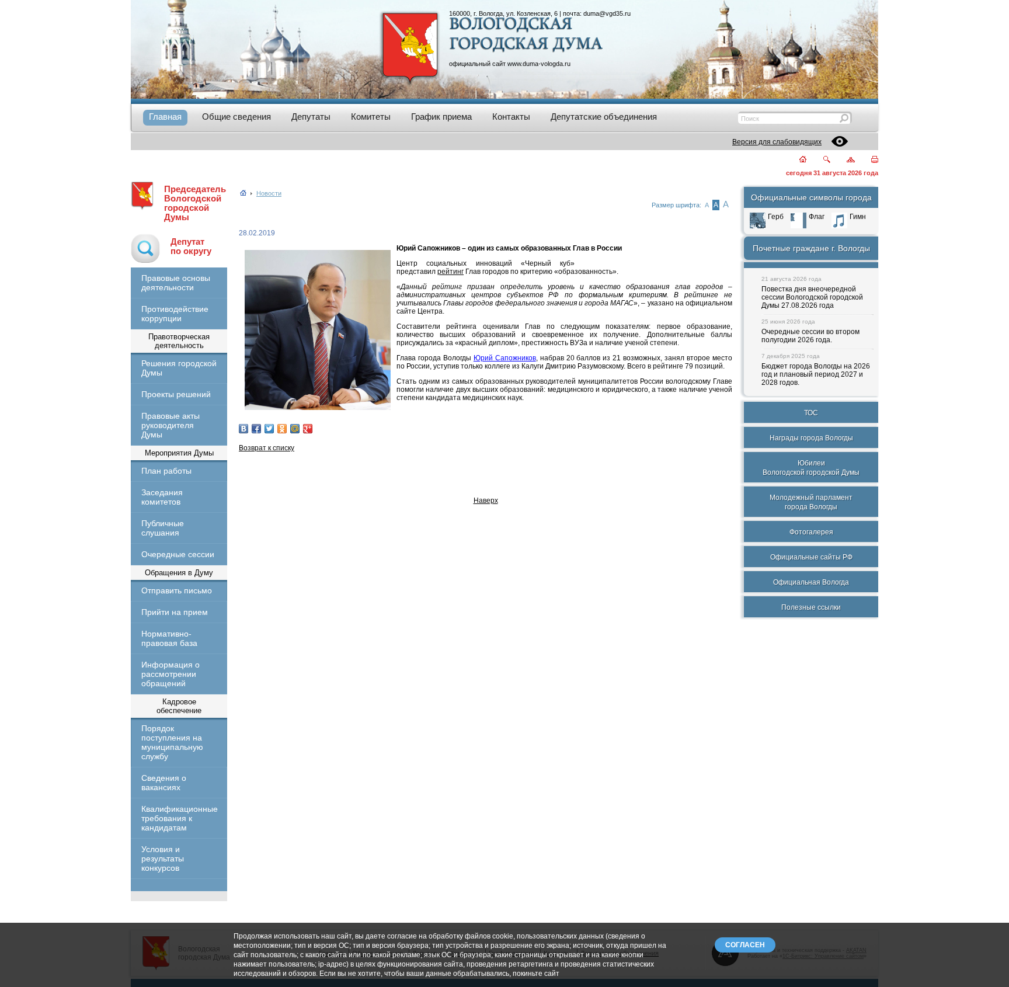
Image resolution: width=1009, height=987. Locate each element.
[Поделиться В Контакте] (243, 428)
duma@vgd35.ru (607, 13)
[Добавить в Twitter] (269, 428)
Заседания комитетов (162, 497)
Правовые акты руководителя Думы (170, 425)
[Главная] (796, 160)
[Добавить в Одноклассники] (282, 428)
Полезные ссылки (811, 607)
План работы (166, 470)
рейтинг (450, 271)
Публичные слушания (162, 528)
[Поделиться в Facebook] (256, 428)
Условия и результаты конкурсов (162, 858)
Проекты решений (176, 394)
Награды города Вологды (811, 438)
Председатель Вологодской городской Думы (195, 203)
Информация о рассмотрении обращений (170, 674)
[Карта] (844, 160)
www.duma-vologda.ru (538, 63)
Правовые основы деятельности (175, 282)
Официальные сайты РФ (811, 557)
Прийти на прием (174, 612)
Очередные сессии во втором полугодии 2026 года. (810, 336)
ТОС (811, 413)
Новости (268, 193)
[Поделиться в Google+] (307, 428)
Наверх (486, 500)
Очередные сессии (177, 554)
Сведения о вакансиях (163, 782)
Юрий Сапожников (505, 358)
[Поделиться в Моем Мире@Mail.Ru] (295, 428)
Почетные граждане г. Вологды (811, 248)
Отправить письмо (176, 590)
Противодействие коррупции (174, 313)
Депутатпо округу (191, 246)
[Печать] (868, 160)
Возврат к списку (266, 448)
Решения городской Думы (179, 368)
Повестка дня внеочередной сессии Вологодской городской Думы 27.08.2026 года (812, 297)
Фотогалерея (811, 532)
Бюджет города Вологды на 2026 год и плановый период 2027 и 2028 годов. (815, 374)
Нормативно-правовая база (169, 638)
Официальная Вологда (811, 582)
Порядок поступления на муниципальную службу (172, 742)
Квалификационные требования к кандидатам (179, 818)
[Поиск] (819, 160)
